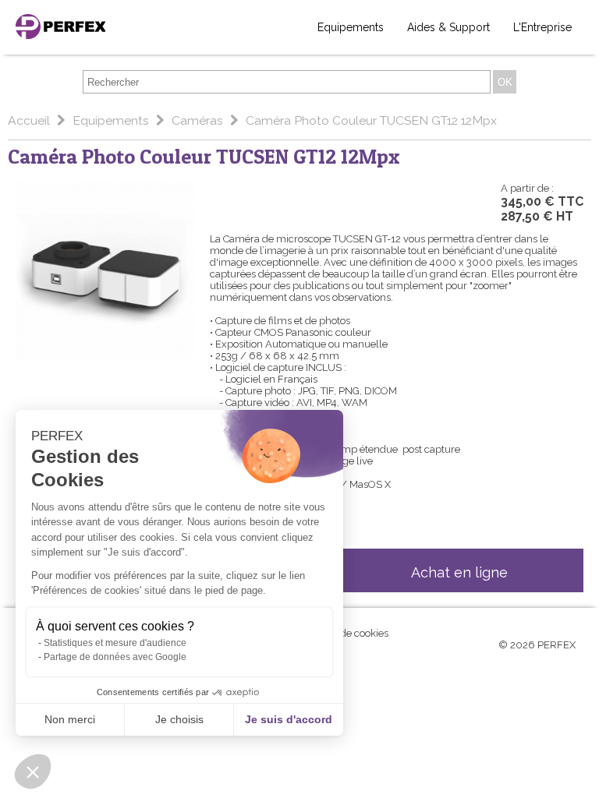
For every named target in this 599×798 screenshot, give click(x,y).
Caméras (199, 120)
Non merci (69, 719)
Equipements (350, 27)
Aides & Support (448, 27)
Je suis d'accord (288, 719)
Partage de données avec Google (115, 656)
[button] (32, 771)
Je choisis (179, 719)
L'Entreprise (542, 27)
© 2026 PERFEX (537, 645)
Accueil (30, 120)
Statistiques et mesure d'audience (115, 642)
